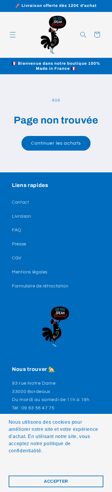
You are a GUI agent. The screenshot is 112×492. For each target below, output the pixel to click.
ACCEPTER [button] (56, 481)
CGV (17, 258)
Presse (19, 244)
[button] (12, 34)
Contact (20, 202)
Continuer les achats (56, 143)
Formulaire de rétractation (40, 286)
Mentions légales (29, 272)
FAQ (16, 230)
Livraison (21, 216)
